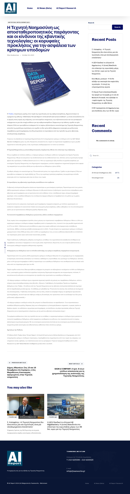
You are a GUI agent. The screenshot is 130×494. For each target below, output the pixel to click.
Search (91, 23)
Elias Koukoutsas (13, 55)
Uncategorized (97, 178)
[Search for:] (105, 156)
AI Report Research (66, 8)
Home (30, 8)
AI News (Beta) (44, 8)
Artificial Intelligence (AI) (19, 22)
